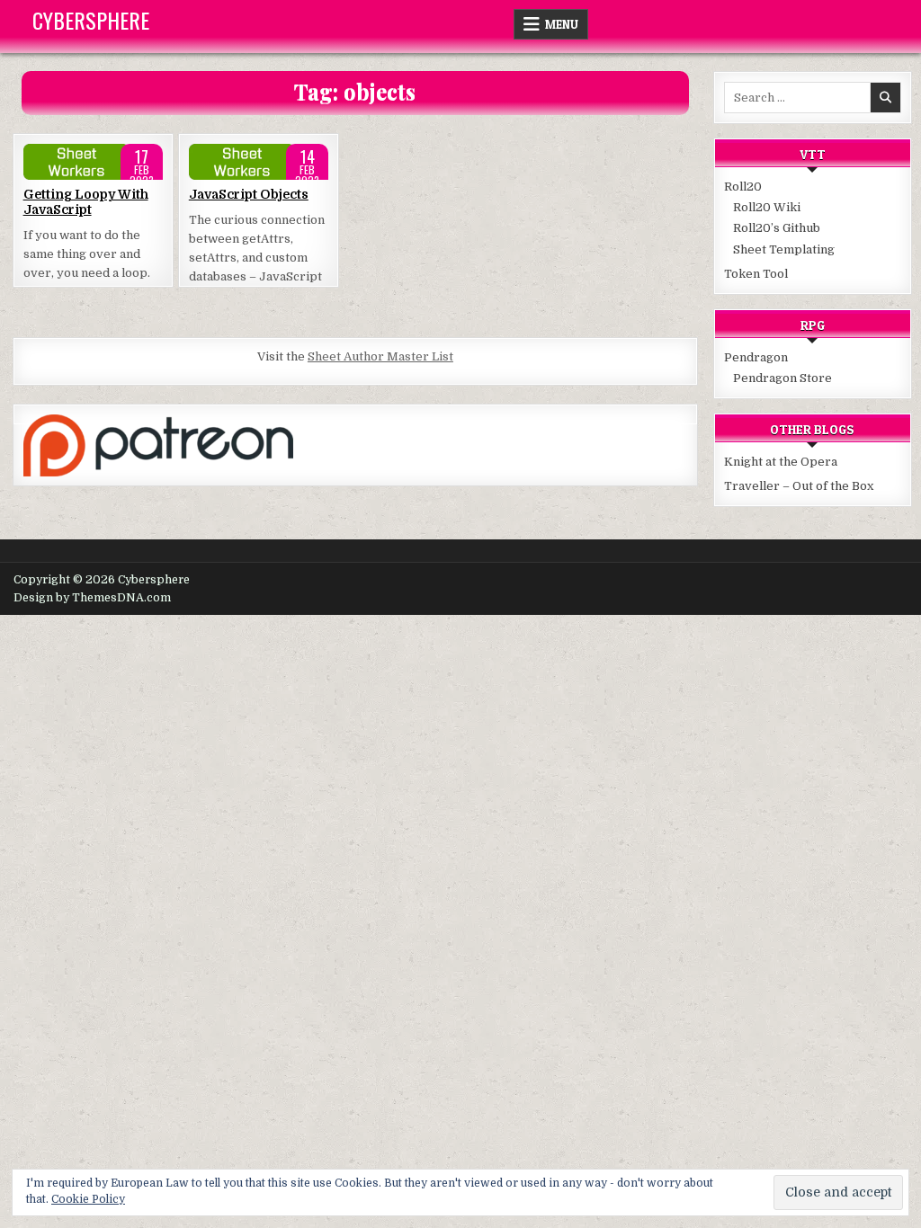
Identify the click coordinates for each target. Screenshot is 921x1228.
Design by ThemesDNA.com (92, 598)
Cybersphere (90, 20)
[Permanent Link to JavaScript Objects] (258, 162)
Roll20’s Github (776, 228)
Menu (561, 24)
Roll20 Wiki (766, 207)
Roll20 (743, 186)
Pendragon (756, 357)
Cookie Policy (88, 1199)
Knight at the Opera (780, 461)
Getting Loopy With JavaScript (85, 202)
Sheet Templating (784, 249)
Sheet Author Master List (380, 356)
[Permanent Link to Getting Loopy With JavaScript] (93, 162)
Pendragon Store (782, 378)
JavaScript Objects (248, 194)
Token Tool (756, 273)
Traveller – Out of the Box (798, 486)
